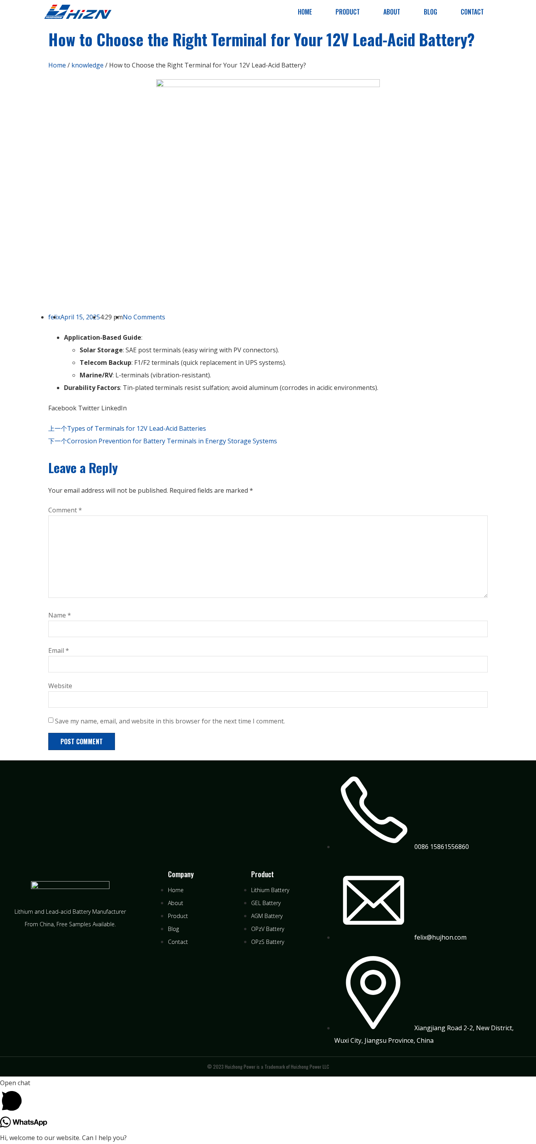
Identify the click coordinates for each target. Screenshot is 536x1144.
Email (58, 650)
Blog (430, 11)
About (391, 11)
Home (305, 11)
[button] (62, 408)
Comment (65, 510)
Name (59, 615)
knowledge (87, 65)
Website (60, 686)
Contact (472, 11)
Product (347, 11)
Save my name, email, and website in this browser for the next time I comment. (170, 721)
